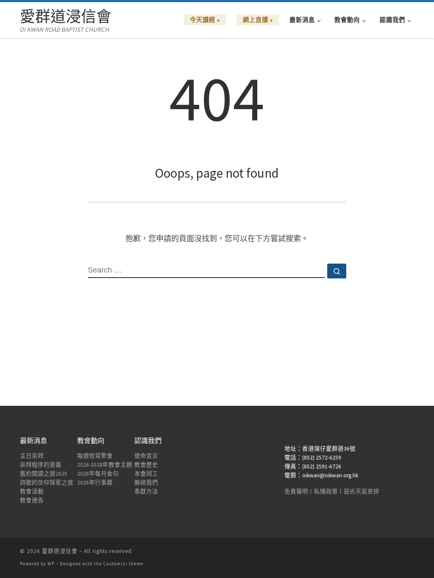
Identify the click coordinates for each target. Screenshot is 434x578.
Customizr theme (123, 564)
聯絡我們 (146, 482)
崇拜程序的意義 (40, 464)
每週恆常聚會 (95, 456)
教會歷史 (146, 464)
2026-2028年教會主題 (104, 464)
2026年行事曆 (95, 482)
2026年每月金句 (98, 473)
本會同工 (146, 473)
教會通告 (32, 500)
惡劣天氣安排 (361, 491)
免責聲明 (296, 491)
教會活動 (32, 491)
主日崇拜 (32, 456)
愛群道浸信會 (60, 551)
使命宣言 (146, 456)
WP (51, 564)
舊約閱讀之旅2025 (43, 473)
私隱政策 (326, 491)
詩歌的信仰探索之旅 (46, 482)
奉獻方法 (146, 491)
